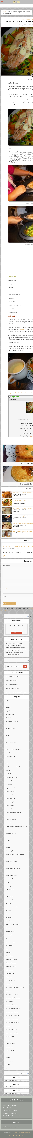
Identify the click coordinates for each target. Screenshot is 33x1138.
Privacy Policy (26, 1132)
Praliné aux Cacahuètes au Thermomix (19, 518)
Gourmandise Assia (18, 1132)
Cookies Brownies (17, 523)
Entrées (14, 500)
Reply (5, 556)
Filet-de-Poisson (19, 393)
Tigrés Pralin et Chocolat (12, 676)
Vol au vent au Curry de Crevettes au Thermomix (19, 502)
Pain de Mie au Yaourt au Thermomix (19, 510)
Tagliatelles (11, 393)
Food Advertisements (21, 616)
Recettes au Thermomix (26, 492)
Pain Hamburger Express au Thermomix (19, 495)
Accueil (4, 12)
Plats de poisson (26, 19)
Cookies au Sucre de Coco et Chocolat (19, 525)
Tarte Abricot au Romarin (12, 688)
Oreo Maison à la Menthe (13, 684)
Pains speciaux (16, 492)
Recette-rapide (29, 393)
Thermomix (22, 329)
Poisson (11, 441)
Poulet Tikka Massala (11, 680)
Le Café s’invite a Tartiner (19, 533)
